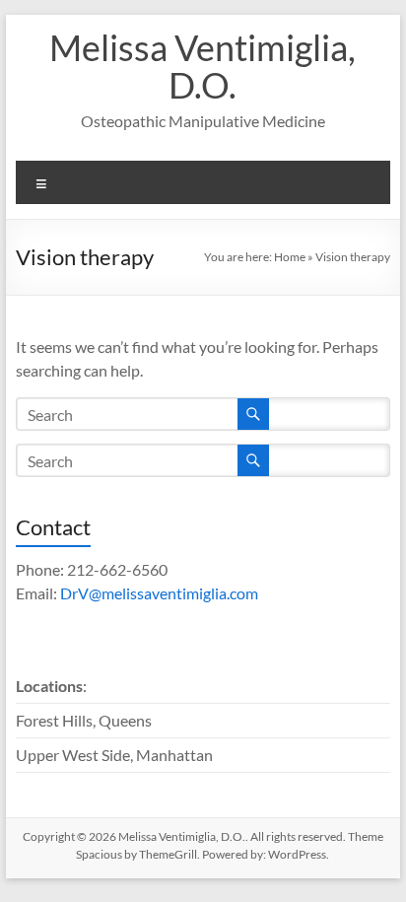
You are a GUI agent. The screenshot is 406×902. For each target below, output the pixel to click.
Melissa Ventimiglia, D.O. (202, 66)
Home (289, 256)
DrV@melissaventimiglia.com (159, 593)
